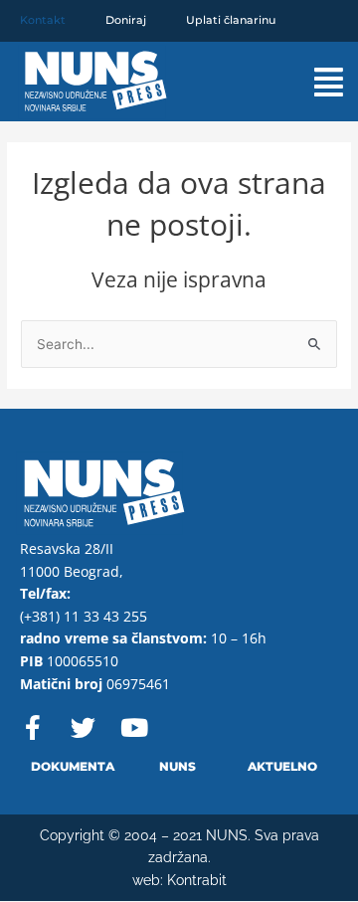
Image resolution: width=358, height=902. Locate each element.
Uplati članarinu (230, 20)
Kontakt (43, 20)
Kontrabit (197, 880)
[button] (313, 82)
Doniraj (125, 20)
